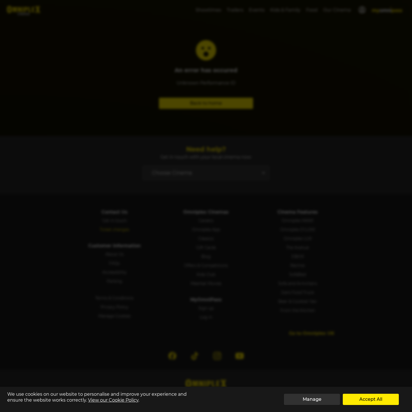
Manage (312, 399)
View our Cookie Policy (113, 400)
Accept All (370, 399)
